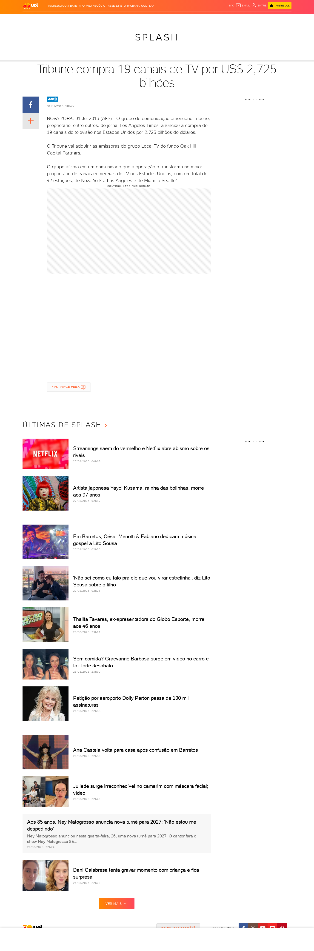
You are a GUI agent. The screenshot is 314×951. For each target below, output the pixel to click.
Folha (133, 18)
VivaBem (190, 18)
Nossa (237, 18)
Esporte (146, 18)
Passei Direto (116, 5)
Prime (254, 18)
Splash (160, 18)
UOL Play (147, 5)
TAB (246, 18)
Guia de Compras (283, 18)
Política (89, 18)
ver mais (114, 903)
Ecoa (209, 18)
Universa (175, 18)
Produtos (31, 18)
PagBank (133, 5)
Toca (264, 18)
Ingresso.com (58, 5)
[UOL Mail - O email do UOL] (243, 6)
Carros (104, 18)
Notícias (75, 18)
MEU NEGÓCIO (95, 5)
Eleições (59, 18)
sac (231, 5)
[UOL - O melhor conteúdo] (31, 6)
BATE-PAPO (77, 5)
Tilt (201, 18)
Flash (45, 18)
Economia (119, 18)
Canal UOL (222, 18)
